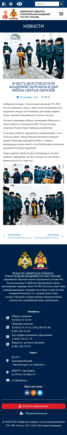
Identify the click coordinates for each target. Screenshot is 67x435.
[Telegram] (40, 393)
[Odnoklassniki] (33, 393)
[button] (61, 14)
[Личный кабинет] (4, 4)
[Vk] (27, 393)
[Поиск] (61, 4)
